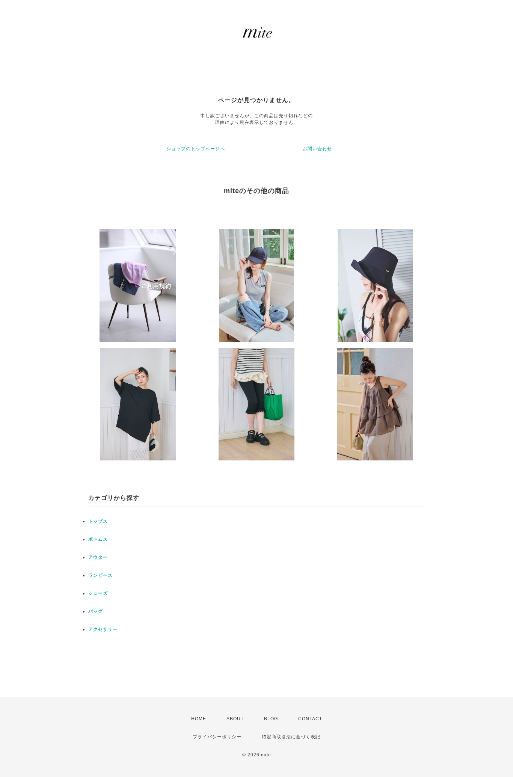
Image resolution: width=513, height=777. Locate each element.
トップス (98, 521)
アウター (98, 557)
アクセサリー (103, 629)
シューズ (98, 593)
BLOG (271, 718)
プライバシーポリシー (217, 736)
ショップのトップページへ (195, 148)
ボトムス (98, 539)
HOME (198, 718)
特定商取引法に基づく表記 (291, 736)
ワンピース (100, 575)
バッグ (95, 611)
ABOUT (235, 718)
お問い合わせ (317, 148)
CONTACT (310, 718)
